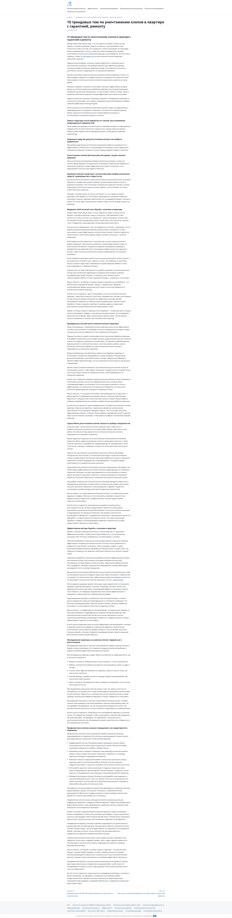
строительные (117, 580)
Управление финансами (115, 911)
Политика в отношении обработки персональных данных (91, 905)
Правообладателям (73, 908)
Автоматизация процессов (76, 9)
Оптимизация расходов (133, 911)
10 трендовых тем (87, 56)
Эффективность (92, 9)
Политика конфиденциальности (153, 905)
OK (155, 916)
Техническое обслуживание (154, 9)
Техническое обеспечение (76, 12)
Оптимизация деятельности (152, 911)
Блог (68, 905)
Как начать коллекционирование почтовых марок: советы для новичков (141, 893)
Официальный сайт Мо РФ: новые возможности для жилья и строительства (90, 893)
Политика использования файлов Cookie (126, 905)
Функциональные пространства (131, 9)
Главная (69, 17)
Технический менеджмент (109, 9)
